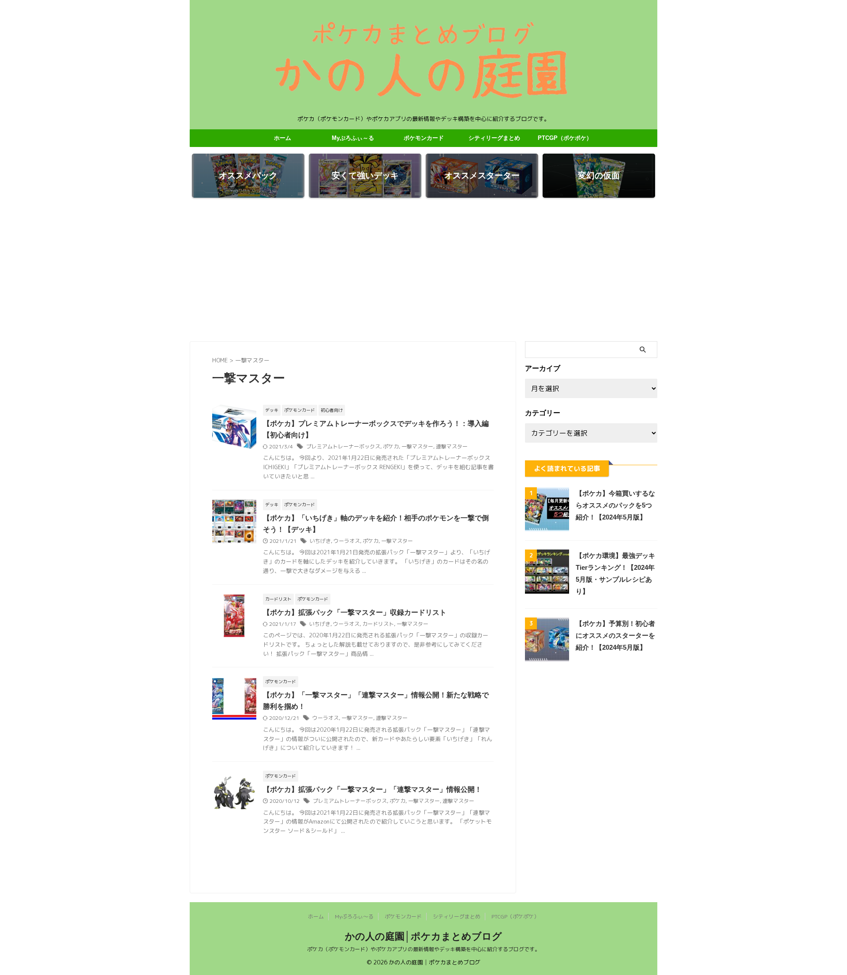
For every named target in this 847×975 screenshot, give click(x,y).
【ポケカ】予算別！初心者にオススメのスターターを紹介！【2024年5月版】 (615, 635)
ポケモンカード (424, 138)
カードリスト (378, 624)
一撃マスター (417, 446)
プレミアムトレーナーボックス (343, 446)
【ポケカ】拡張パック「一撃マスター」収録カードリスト (354, 612)
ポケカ (391, 446)
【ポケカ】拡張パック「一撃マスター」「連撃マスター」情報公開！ (372, 789)
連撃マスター (452, 446)
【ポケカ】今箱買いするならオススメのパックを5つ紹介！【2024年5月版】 (615, 505)
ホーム (282, 138)
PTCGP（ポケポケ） (565, 138)
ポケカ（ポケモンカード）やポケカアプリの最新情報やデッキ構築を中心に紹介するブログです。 (423, 949)
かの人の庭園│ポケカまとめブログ (423, 936)
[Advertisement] (423, 270)
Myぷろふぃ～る (353, 138)
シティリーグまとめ (494, 138)
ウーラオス (347, 541)
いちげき (320, 541)
